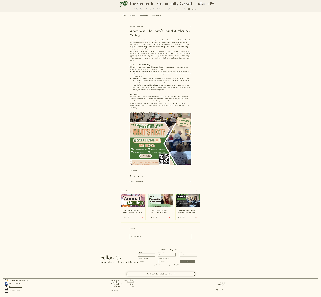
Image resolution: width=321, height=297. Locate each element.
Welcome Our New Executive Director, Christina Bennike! (158, 211)
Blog (133, 286)
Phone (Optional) (143, 258)
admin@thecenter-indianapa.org (18, 280)
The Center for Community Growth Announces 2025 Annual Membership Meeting (133, 211)
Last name (161, 252)
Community (133, 15)
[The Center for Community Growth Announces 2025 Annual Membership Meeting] (133, 200)
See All (198, 190)
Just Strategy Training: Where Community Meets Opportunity (187, 211)
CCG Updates (144, 15)
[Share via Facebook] (130, 176)
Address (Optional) (164, 258)
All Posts (123, 15)
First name (140, 252)
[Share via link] (142, 176)
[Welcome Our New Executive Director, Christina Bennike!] (160, 200)
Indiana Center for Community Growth (119, 262)
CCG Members (156, 15)
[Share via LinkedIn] (138, 176)
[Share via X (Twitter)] (134, 176)
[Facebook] (6, 283)
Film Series (113, 288)
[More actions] (190, 26)
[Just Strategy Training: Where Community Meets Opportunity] (188, 200)
